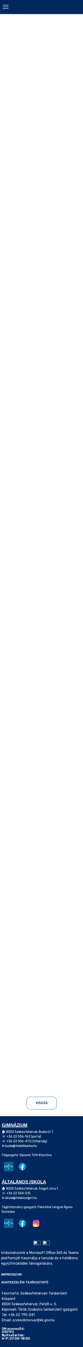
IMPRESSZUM (11, 1274)
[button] (5, 7)
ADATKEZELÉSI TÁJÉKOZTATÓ (24, 1282)
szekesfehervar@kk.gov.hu (33, 1320)
